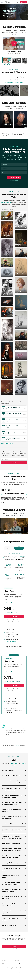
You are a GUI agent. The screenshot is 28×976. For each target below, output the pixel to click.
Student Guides (14, 763)
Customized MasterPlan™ (11, 641)
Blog (3, 963)
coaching (9, 513)
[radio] (9, 548)
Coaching (17, 960)
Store (16, 956)
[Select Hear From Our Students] (7, 60)
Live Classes (17, 963)
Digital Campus (6, 202)
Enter (16, 2)
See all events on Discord (7, 443)
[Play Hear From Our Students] (14, 43)
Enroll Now (23, 2)
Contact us (17, 745)
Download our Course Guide (13, 82)
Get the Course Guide (14, 177)
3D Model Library (5, 489)
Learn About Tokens (8, 738)
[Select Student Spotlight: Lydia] (16, 60)
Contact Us (4, 960)
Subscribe (14, 462)
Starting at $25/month (8, 13)
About (3, 956)
